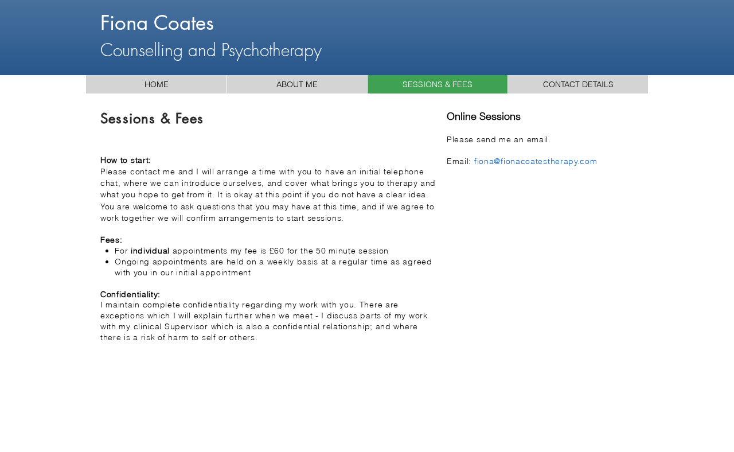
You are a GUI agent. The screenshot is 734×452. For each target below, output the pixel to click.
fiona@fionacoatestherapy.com (536, 161)
